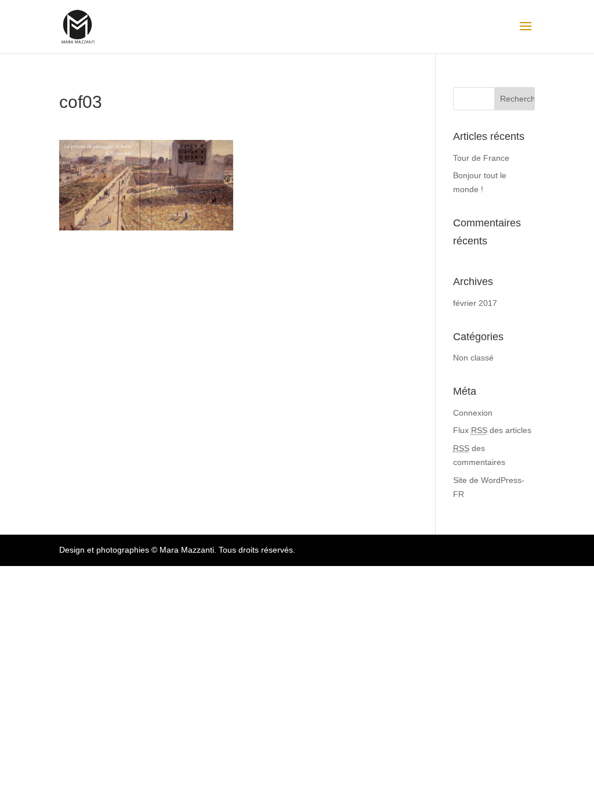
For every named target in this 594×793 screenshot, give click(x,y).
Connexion (472, 412)
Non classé (473, 357)
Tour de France (481, 158)
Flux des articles (492, 430)
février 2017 (475, 303)
